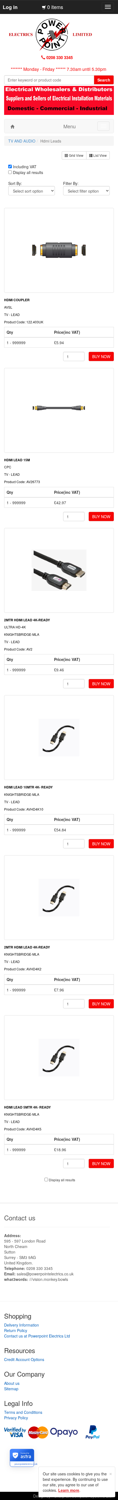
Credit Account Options (24, 1359)
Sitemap (11, 1388)
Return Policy (15, 1330)
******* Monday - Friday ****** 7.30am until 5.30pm (58, 69)
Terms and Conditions (23, 1412)
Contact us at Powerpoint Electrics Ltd (37, 1336)
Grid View (75, 155)
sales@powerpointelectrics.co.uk (45, 1273)
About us (11, 1383)
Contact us (19, 1217)
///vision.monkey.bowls (48, 1279)
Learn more (68, 1490)
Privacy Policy (16, 1417)
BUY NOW (101, 356)
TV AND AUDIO (21, 141)
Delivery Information (21, 1325)
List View (99, 155)
